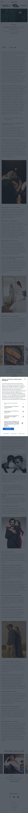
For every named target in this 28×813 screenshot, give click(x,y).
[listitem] (14, 404)
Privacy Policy (22, 433)
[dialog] (14, 406)
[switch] (23, 407)
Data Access (14, 433)
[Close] (25, 379)
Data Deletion (6, 433)
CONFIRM (8, 428)
